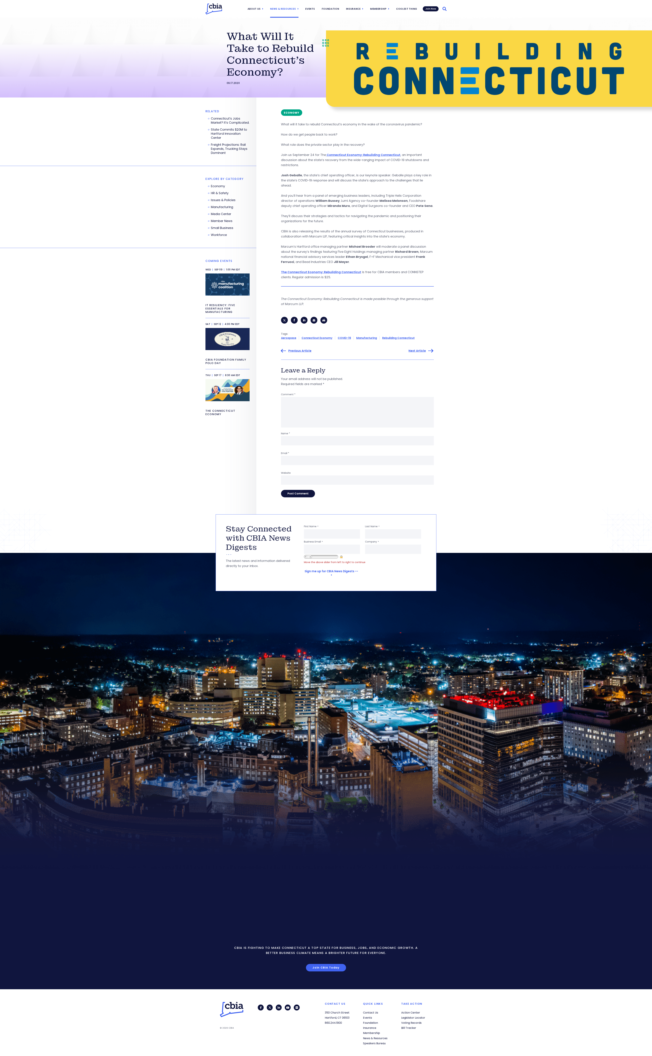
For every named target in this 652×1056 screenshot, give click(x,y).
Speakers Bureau (374, 1043)
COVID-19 (344, 338)
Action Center (410, 1013)
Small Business (222, 228)
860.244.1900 (333, 1023)
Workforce (219, 235)
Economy (218, 186)
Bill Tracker (408, 1028)
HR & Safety (220, 193)
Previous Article (299, 351)
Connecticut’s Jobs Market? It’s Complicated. (230, 121)
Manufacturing (366, 338)
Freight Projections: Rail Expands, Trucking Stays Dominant (229, 149)
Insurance (353, 9)
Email (285, 453)
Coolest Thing (406, 9)
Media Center (221, 214)
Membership (378, 9)
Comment (288, 394)
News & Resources (283, 9)
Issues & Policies (223, 200)
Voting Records (411, 1023)
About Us (254, 9)
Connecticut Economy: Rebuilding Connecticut (363, 155)
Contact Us (370, 1013)
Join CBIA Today (326, 968)
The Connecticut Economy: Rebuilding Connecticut (321, 272)
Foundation (330, 9)
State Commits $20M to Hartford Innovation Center (229, 134)
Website (286, 473)
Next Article (417, 351)
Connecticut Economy (317, 338)
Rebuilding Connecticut (398, 338)
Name (285, 433)
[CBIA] (213, 9)
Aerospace (288, 338)
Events (310, 9)
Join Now (430, 8)
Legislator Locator (413, 1018)
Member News (221, 221)
